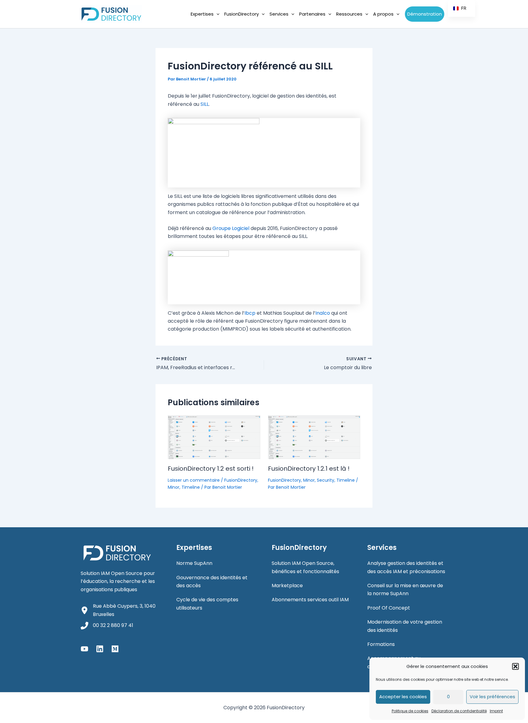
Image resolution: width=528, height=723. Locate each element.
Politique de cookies (410, 711)
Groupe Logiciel (230, 228)
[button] (515, 666)
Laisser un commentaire (194, 480)
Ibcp (249, 313)
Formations (381, 644)
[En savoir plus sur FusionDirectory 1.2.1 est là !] (314, 436)
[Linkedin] (100, 649)
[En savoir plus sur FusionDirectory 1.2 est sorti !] (214, 436)
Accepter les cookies (403, 696)
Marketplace (287, 585)
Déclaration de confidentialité (459, 711)
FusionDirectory (240, 480)
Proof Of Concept (388, 607)
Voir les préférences (492, 696)
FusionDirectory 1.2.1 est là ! (309, 468)
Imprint (496, 711)
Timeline (191, 487)
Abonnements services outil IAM (310, 599)
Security (325, 480)
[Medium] (115, 649)
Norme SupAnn (194, 563)
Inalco (322, 313)
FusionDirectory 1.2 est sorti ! (211, 468)
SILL (204, 104)
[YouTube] (84, 649)
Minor (173, 487)
